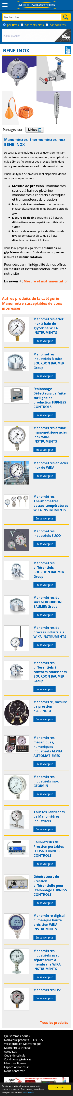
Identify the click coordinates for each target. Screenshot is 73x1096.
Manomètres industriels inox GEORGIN (46, 781)
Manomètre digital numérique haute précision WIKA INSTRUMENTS (49, 922)
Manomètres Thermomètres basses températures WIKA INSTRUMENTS (50, 503)
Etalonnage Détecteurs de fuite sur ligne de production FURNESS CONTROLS (49, 398)
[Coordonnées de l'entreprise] (68, 53)
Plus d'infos (28, 1092)
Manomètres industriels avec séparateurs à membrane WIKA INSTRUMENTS (47, 960)
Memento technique (17, 1048)
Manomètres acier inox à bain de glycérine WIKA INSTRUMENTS (48, 326)
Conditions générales (18, 1059)
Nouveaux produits (16, 1040)
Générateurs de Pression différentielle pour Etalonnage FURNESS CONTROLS (50, 885)
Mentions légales (15, 1063)
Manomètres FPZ (47, 990)
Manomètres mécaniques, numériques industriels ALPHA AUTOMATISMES (47, 746)
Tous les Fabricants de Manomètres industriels (49, 816)
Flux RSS (37, 1040)
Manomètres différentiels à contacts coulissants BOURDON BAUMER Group (50, 672)
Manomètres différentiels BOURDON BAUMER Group (48, 570)
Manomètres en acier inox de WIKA (50, 465)
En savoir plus (44, 341)
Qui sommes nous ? (17, 1036)
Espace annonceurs (17, 1067)
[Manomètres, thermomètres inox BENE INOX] (16, 341)
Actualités (10, 1051)
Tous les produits (54, 1022)
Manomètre (13, 303)
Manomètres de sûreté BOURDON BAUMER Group (47, 602)
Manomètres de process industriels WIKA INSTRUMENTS (49, 632)
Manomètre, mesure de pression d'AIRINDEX (50, 706)
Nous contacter (14, 1071)
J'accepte (59, 1087)
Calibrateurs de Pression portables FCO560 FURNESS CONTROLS (48, 849)
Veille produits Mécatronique (22, 1044)
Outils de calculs (14, 1055)
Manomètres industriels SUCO (47, 533)
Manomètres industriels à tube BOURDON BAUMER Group (48, 361)
